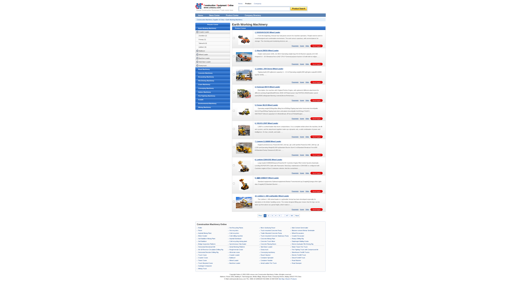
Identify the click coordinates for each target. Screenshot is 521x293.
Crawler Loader (204, 32)
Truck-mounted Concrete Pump (271, 230)
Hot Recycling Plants (236, 228)
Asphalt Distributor (235, 238)
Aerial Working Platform (237, 247)
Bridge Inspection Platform (206, 244)
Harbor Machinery (204, 92)
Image (302, 46)
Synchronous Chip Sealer (237, 244)
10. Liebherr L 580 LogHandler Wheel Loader (272, 196)
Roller (200, 228)
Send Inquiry (316, 46)
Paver (200, 230)
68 (292, 216)
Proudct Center (212, 24)
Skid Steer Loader (205, 62)
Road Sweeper (297, 263)
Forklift (200, 100)
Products (294, 279)
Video (307, 46)
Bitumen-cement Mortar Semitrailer (303, 230)
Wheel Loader (203, 54)
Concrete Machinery (205, 73)
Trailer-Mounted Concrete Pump (271, 233)
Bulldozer (202, 51)
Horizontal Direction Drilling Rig (208, 252)
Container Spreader (267, 258)
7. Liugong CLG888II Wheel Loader (268, 141)
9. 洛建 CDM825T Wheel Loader (267, 178)
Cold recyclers (234, 233)
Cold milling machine (236, 236)
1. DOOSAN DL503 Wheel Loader (267, 32)
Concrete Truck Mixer (268, 241)
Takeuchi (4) (203, 43)
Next (297, 216)
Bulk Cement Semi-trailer (300, 228)
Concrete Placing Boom (268, 244)
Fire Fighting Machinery (206, 96)
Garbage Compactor (205, 266)
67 (287, 216)
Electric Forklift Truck (299, 255)
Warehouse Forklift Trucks (300, 252)
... (283, 216)
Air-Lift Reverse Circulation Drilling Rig (210, 249)
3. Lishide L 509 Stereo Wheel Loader (269, 69)
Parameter (295, 46)
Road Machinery (204, 69)
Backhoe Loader (204, 58)
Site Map (281, 279)
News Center (214, 15)
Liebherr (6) (202, 47)
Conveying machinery (268, 252)
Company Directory (253, 15)
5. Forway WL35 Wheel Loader (266, 105)
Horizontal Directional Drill (206, 247)
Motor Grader (202, 236)
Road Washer (296, 260)
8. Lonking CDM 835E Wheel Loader (268, 160)
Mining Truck (202, 268)
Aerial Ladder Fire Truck (269, 263)
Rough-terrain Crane (236, 249)
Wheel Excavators (298, 233)
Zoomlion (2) (203, 35)
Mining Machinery (204, 107)
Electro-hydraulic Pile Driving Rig (302, 244)
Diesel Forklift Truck (298, 258)
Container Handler (267, 260)
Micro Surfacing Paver (268, 228)
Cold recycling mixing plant (238, 241)
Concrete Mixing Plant (268, 238)
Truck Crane (202, 255)
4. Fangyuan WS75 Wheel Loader (267, 87)
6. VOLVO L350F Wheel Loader (266, 123)
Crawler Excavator (298, 236)
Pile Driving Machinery (206, 81)
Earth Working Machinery (234, 19)
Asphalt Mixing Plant (204, 233)
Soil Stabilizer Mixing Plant (206, 238)
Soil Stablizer (202, 241)
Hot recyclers (233, 230)
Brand (288, 279)
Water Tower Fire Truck (300, 247)
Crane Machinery (204, 84)
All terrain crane (234, 252)
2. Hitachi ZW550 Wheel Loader (267, 51)
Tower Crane (202, 260)
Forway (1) (202, 39)
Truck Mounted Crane (205, 263)
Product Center (232, 15)
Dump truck (203, 65)
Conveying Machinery (206, 88)
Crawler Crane (203, 258)
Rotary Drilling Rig (298, 238)
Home (200, 15)
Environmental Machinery (207, 103)
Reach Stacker (266, 255)
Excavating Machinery (206, 77)
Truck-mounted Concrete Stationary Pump (275, 236)
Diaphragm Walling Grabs (300, 241)
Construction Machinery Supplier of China (210, 19)
